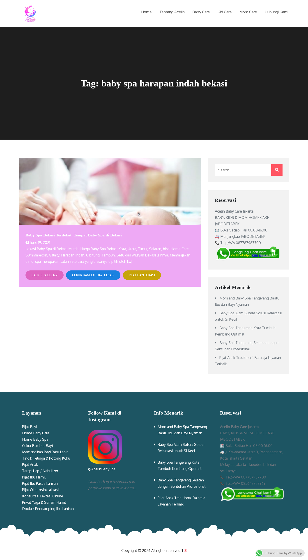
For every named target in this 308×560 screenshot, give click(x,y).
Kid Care (225, 12)
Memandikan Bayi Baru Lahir (45, 452)
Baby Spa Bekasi (44, 275)
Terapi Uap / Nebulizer (40, 471)
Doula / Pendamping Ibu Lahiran (48, 508)
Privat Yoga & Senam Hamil (44, 502)
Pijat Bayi (29, 426)
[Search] (277, 170)
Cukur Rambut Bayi (37, 445)
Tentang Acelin (172, 12)
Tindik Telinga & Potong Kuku (46, 458)
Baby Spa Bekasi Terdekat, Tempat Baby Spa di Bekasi (73, 235)
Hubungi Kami (276, 12)
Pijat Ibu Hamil (34, 477)
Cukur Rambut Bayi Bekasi (93, 275)
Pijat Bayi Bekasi (142, 275)
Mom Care (248, 12)
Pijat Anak (30, 464)
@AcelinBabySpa (101, 469)
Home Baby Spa (35, 439)
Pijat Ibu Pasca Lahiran (40, 483)
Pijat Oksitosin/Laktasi (40, 489)
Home (146, 12)
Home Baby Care (35, 433)
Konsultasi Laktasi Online (42, 496)
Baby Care (201, 12)
